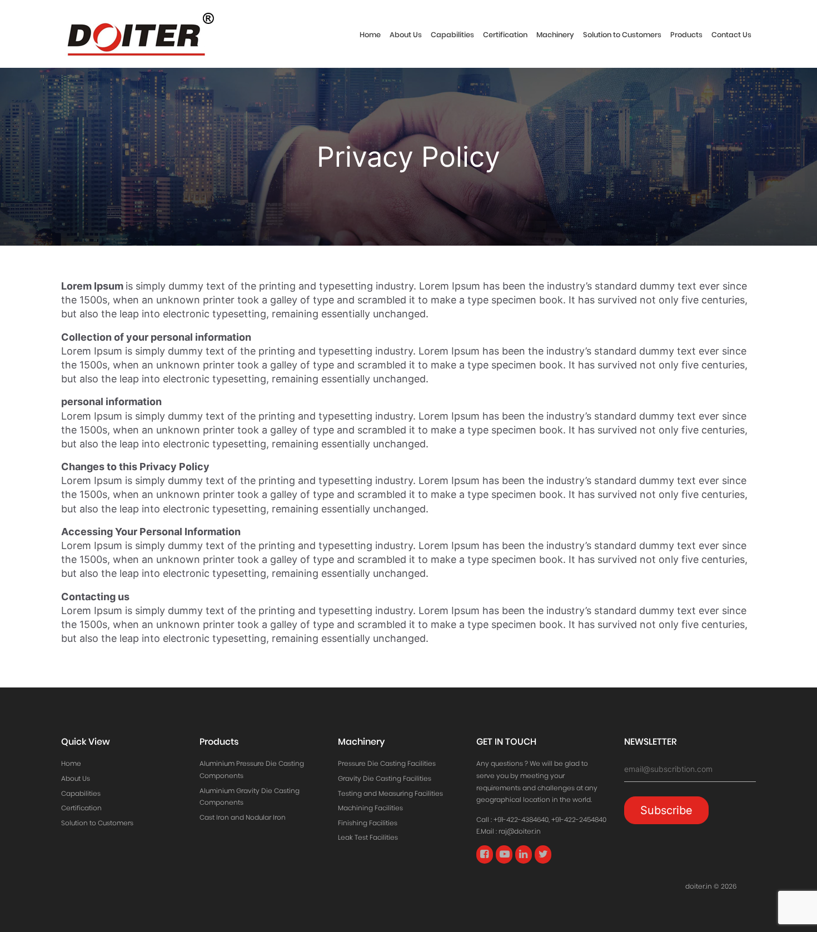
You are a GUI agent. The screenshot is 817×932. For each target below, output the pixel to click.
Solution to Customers (622, 34)
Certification (505, 34)
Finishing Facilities (367, 823)
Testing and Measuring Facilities (390, 793)
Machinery (555, 34)
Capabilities (452, 34)
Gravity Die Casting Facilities (384, 778)
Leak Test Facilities (368, 837)
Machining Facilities (370, 808)
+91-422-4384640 (521, 819)
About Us (406, 34)
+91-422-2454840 (578, 819)
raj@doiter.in (520, 831)
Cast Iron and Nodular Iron (243, 817)
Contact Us (731, 34)
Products (686, 34)
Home (370, 34)
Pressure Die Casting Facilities (387, 763)
